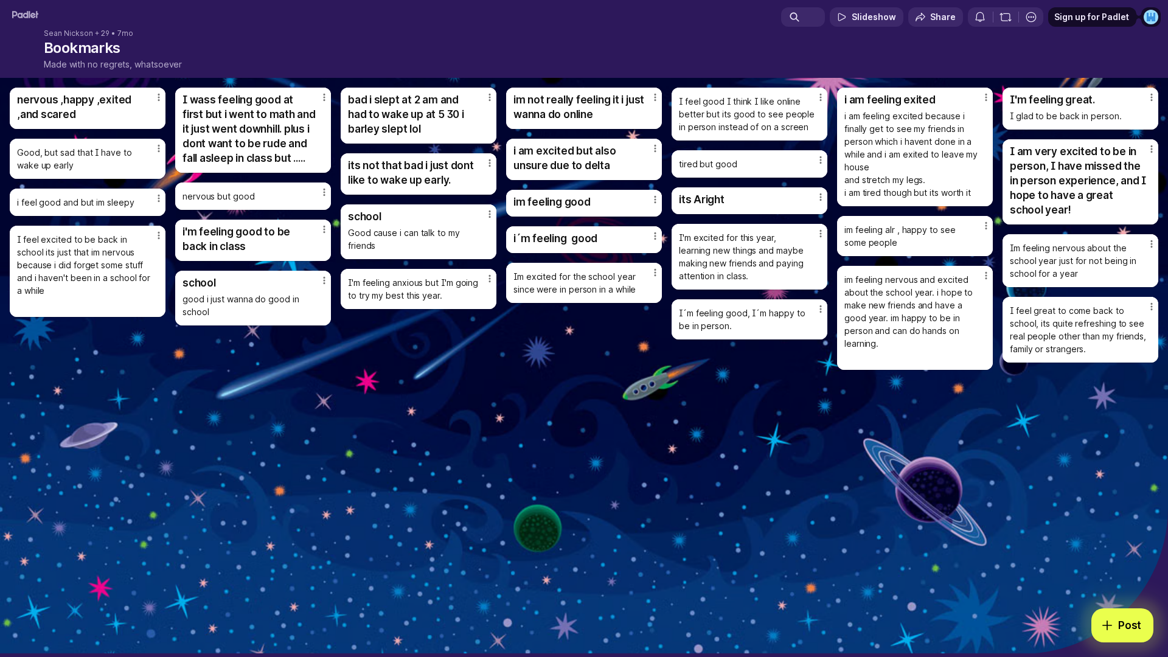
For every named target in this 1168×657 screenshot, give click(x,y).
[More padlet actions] (1031, 17)
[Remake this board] (1005, 17)
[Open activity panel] (980, 17)
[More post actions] (158, 97)
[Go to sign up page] (1151, 17)
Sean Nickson (68, 33)
